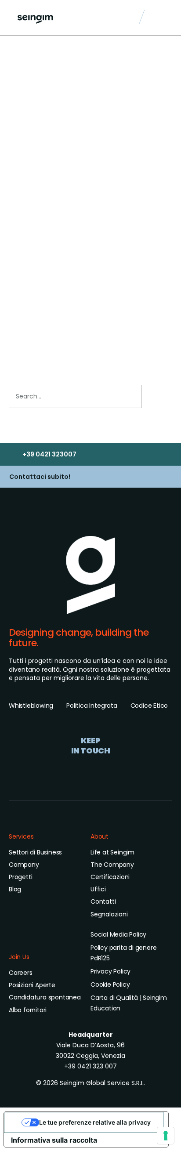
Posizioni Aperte (32, 985)
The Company (112, 864)
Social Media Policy (118, 934)
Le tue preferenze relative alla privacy (95, 1122)
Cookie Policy (110, 984)
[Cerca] (155, 396)
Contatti (103, 901)
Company (24, 864)
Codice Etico (149, 705)
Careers (21, 972)
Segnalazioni (109, 914)
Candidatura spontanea (45, 997)
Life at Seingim (112, 852)
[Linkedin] (71, 769)
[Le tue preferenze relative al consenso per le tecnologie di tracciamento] (165, 1135)
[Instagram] (90, 769)
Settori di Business (35, 852)
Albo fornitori (28, 1010)
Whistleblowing (31, 705)
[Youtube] (110, 769)
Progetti (20, 876)
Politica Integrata (91, 705)
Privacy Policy (110, 971)
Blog (15, 889)
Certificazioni (110, 876)
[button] (163, 18)
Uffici (98, 889)
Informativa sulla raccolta (54, 1140)
